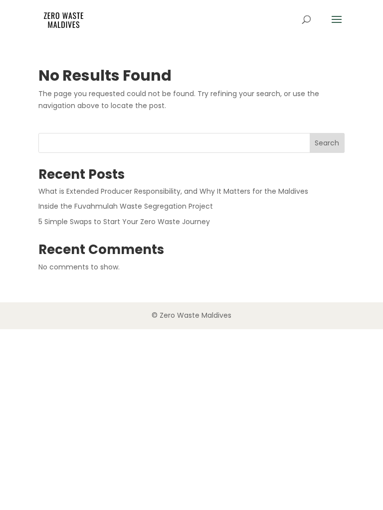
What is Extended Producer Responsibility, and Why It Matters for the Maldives (173, 191)
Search (327, 143)
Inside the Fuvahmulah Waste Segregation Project (125, 206)
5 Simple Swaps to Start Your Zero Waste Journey (124, 222)
